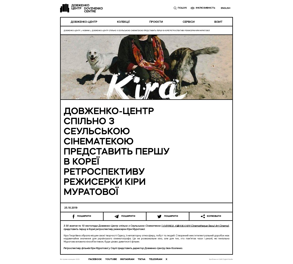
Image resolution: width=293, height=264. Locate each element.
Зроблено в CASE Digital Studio (221, 259)
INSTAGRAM (127, 259)
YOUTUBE (111, 259)
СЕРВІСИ (189, 22)
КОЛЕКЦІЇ (123, 22)
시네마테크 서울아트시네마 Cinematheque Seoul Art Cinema (195, 225)
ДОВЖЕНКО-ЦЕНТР (84, 22)
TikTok (141, 259)
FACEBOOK (95, 259)
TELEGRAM (155, 259)
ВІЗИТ (218, 22)
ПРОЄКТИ (156, 22)
